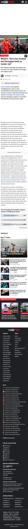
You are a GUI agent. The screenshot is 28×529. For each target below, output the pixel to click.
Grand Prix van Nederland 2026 (12, 412)
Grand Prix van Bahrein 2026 (12, 420)
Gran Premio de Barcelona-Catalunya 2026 (15, 402)
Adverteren (5, 514)
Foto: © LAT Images (5, 52)
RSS (13, 512)
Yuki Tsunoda (6, 372)
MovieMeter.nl (6, 502)
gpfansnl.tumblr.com (9, 460)
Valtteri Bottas (6, 378)
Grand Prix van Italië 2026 (11, 414)
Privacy (10, 512)
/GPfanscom (7, 445)
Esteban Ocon (6, 364)
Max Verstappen (8, 95)
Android (14, 515)
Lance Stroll (6, 368)
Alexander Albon (5, 178)
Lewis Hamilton (5, 87)
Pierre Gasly (6, 346)
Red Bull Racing (18, 354)
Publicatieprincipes (7, 517)
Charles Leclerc (19, 95)
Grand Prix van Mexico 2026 (12, 426)
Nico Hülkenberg (7, 376)
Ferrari (16, 344)
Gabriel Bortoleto (7, 374)
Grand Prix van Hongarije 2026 (12, 410)
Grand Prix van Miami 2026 (11, 395)
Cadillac (17, 342)
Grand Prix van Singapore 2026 (12, 422)
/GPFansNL (7, 451)
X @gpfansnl (6, 447)
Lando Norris (6, 340)
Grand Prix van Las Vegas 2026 (12, 430)
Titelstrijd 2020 (4, 55)
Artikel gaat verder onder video (14, 152)
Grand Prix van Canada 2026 (12, 398)
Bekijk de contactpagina (8, 491)
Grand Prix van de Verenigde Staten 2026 (15, 424)
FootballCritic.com (19, 498)
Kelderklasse (18, 504)
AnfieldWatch (6, 506)
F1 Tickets (18, 519)
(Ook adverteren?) (11, 438)
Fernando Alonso (7, 366)
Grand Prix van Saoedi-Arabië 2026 (13, 393)
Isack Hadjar (6, 348)
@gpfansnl (6, 449)
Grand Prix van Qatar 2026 (11, 432)
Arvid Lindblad (6, 370)
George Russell (6, 360)
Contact (17, 512)
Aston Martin (18, 338)
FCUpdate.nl (6, 500)
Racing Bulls (18, 352)
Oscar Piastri (6, 342)
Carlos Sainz (6, 356)
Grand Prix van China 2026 (11, 389)
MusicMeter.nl (18, 502)
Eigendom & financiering (9, 519)
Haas (16, 346)
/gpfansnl (6, 456)
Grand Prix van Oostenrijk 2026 (12, 404)
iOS (17, 515)
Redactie (5, 512)
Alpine (16, 336)
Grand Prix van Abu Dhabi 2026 (12, 434)
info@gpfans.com (7, 477)
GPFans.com (18, 500)
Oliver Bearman (6, 362)
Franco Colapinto (7, 344)
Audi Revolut (18, 340)
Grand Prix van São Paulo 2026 (12, 428)
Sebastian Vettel (19, 180)
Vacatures (16, 514)
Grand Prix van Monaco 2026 (12, 400)
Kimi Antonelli (6, 358)
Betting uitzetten (7, 515)
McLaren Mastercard (20, 348)
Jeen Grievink (8, 75)
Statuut (11, 514)
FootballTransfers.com (8, 498)
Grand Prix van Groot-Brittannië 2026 (14, 406)
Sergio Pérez (6, 380)
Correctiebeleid (16, 517)
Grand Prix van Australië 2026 (12, 387)
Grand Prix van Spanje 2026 (11, 416)
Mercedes (17, 350)
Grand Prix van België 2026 (11, 408)
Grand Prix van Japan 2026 (11, 391)
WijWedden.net (6, 504)
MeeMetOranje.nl (19, 506)
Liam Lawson (6, 350)
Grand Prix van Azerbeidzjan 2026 (13, 418)
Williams (17, 356)
